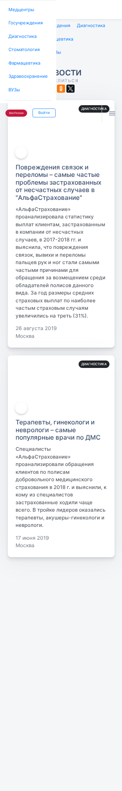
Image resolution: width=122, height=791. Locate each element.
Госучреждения (24, 21)
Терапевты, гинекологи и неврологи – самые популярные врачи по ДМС (58, 427)
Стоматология (22, 46)
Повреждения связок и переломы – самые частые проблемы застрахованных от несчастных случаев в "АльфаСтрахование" (58, 180)
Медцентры (20, 8)
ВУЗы (13, 84)
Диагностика (21, 34)
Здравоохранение (26, 71)
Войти (42, 106)
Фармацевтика (23, 59)
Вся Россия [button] (15, 106)
